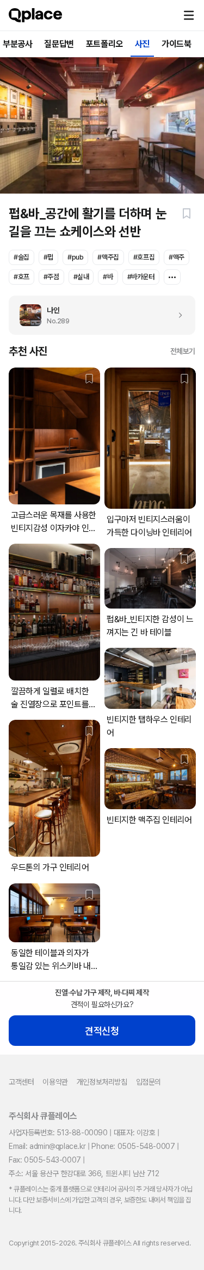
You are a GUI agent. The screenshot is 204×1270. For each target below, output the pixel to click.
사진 (142, 44)
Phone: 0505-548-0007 (133, 1146)
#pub (75, 257)
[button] (188, 15)
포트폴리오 (104, 44)
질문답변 (58, 44)
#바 (108, 277)
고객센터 (21, 1082)
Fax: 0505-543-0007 (45, 1159)
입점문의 (148, 1082)
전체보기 (182, 351)
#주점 (51, 277)
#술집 (21, 257)
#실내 (81, 277)
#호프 (21, 277)
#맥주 (176, 257)
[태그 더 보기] (172, 277)
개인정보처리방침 (102, 1082)
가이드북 (176, 44)
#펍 (48, 257)
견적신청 (102, 1031)
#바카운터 (140, 277)
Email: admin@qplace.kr (47, 1146)
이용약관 (54, 1082)
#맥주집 (108, 257)
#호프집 (143, 257)
